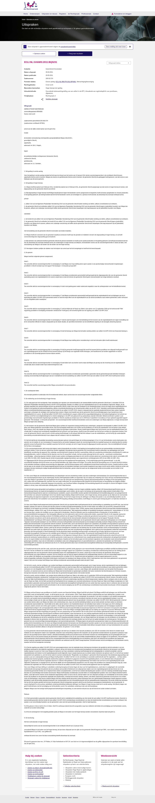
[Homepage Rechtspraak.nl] (30, 5)
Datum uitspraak (30, 72)
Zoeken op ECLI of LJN (35, 772)
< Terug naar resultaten (75, 53)
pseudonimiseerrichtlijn (68, 47)
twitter (118, 797)
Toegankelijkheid (50, 797)
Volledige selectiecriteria (72, 786)
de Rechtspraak (73, 14)
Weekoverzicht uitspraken (110, 786)
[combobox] (119, 62)
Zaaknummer (28, 78)
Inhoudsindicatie (30, 91)
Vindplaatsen (28, 96)
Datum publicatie (30, 75)
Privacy (37, 797)
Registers (62, 14)
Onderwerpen (35, 14)
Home (25, 14)
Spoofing (58, 797)
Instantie (27, 69)
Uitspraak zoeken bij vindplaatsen (39, 778)
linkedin (126, 797)
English (27, 797)
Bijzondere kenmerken (32, 88)
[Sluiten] (130, 46)
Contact (96, 14)
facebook (121, 797)
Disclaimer (75, 797)
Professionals (86, 14)
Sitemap (32, 797)
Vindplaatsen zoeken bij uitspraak (39, 776)
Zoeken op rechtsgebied (35, 774)
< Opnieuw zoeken (39, 53)
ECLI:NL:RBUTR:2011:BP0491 (66, 82)
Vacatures (64, 797)
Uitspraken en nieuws (49, 14)
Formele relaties (30, 82)
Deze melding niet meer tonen (116, 47)
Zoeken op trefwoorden (35, 770)
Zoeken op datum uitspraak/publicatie (40, 768)
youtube (129, 797)
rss (104, 797)
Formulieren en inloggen (123, 14)
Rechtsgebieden (29, 85)
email (107, 797)
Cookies (43, 797)
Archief (70, 797)
